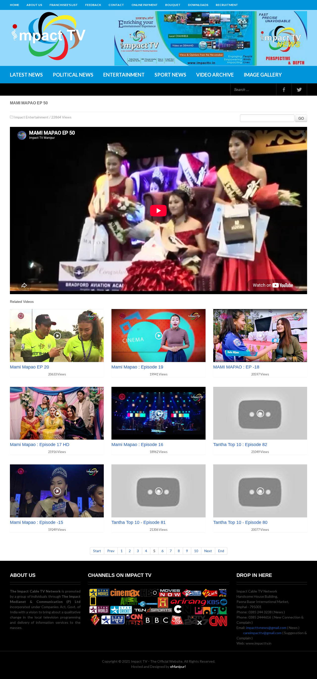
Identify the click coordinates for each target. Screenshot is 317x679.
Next (208, 551)
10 (196, 551)
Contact (116, 5)
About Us (34, 5)
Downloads (198, 5)
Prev (110, 551)
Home (14, 5)
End (221, 551)
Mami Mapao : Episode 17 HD (39, 444)
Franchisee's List (64, 5)
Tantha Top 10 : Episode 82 (240, 444)
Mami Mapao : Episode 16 (137, 444)
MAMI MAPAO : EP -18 (236, 367)
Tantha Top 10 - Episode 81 (138, 522)
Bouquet (173, 5)
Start (97, 551)
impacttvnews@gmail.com (266, 627)
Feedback (93, 5)
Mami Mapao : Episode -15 (36, 522)
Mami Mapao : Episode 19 (137, 367)
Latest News (26, 75)
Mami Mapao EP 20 (29, 367)
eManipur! (178, 666)
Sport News (170, 75)
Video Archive (215, 75)
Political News (73, 75)
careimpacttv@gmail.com (262, 633)
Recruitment (227, 5)
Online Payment (145, 5)
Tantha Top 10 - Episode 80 (240, 522)
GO (301, 118)
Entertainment (124, 75)
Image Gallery (263, 75)
